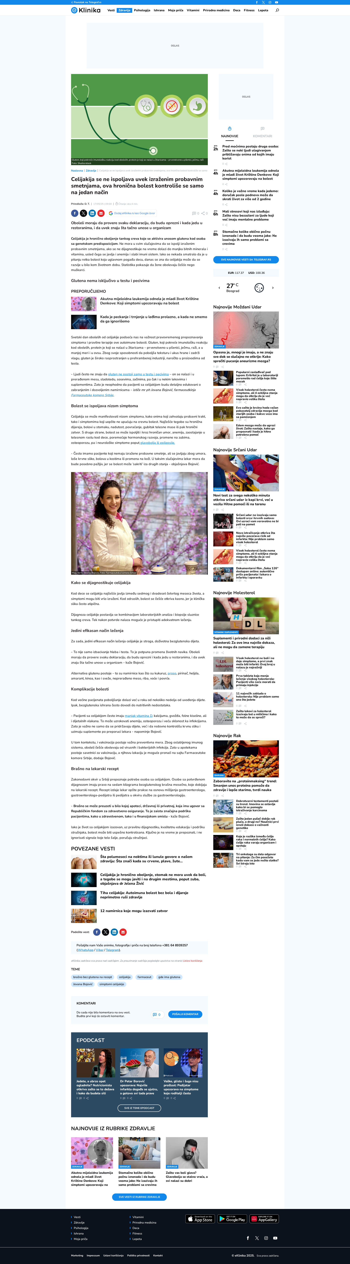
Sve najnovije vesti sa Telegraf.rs (246, 259)
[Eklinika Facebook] (256, 2)
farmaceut (144, 977)
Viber (100, 950)
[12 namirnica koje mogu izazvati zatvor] (84, 916)
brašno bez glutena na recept (92, 977)
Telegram (112, 950)
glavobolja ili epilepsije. (157, 443)
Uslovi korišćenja (192, 961)
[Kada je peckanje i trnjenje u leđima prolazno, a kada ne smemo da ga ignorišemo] (84, 322)
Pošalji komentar (185, 1014)
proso (172, 673)
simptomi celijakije (112, 984)
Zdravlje (91, 170)
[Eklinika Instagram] (270, 2)
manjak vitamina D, (139, 716)
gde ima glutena (169, 977)
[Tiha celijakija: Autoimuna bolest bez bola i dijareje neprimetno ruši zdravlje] (84, 898)
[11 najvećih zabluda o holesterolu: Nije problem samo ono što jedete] (223, 699)
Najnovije (237, 307)
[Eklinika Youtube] (276, 2)
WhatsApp (86, 950)
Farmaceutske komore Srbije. (92, 395)
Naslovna (77, 170)
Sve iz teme (139, 1108)
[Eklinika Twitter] (263, 2)
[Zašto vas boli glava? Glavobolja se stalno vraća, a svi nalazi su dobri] (187, 1152)
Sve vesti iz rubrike (139, 1197)
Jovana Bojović (82, 984)
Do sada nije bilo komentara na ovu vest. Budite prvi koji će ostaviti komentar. (103, 1014)
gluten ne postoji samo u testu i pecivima (138, 374)
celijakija (125, 977)
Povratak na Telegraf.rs (87, 2)
